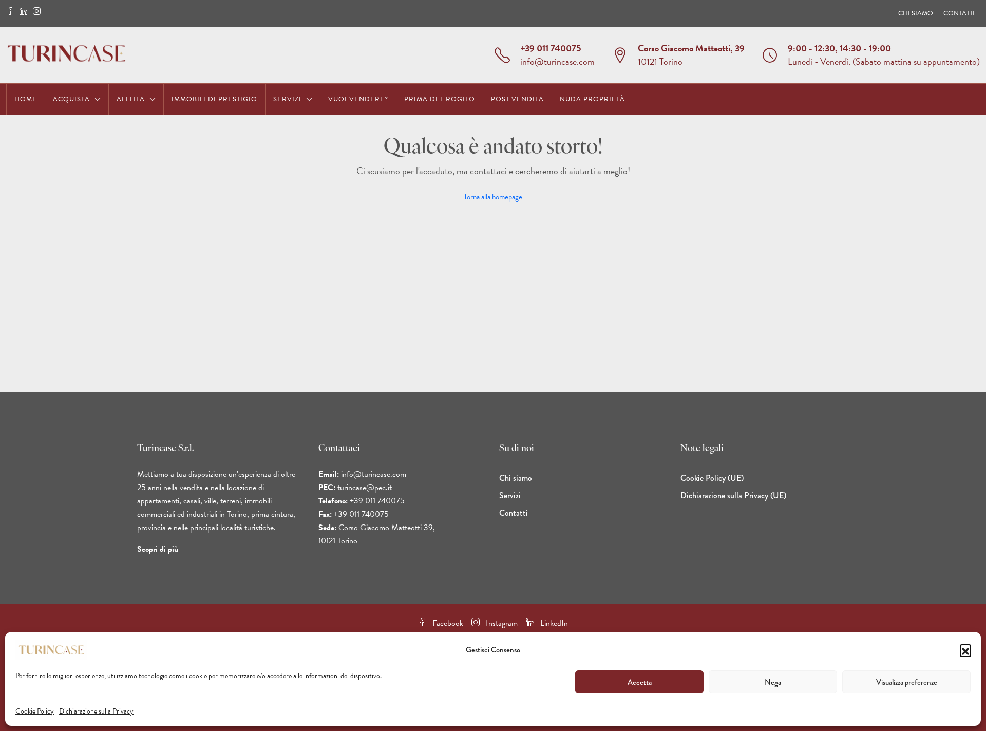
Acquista (71, 99)
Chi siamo (915, 13)
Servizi (287, 99)
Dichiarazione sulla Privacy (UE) (733, 495)
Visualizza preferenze (906, 682)
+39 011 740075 (550, 48)
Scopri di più (157, 549)
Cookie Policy (34, 711)
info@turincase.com (557, 61)
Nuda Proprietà (592, 99)
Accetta (640, 682)
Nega (773, 682)
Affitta (131, 99)
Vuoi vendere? (358, 99)
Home (25, 99)
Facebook (446, 623)
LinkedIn (553, 623)
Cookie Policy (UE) (712, 478)
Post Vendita (517, 99)
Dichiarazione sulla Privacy (96, 711)
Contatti (959, 13)
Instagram (501, 623)
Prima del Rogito (439, 99)
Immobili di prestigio (214, 99)
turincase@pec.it (364, 487)
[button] (965, 650)
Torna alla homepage (493, 196)
